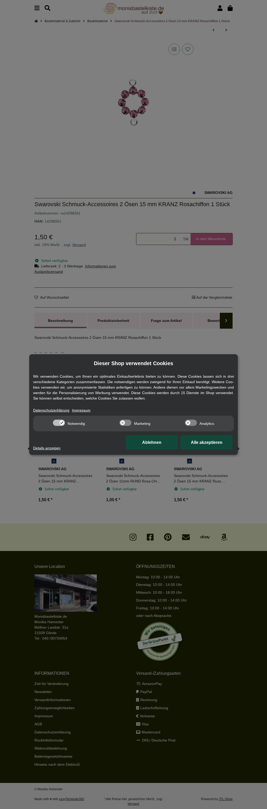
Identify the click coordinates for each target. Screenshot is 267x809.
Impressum (81, 410)
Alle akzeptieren (206, 442)
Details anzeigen (46, 448)
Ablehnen (151, 442)
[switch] (59, 423)
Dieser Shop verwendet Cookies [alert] (133, 363)
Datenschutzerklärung (51, 410)
